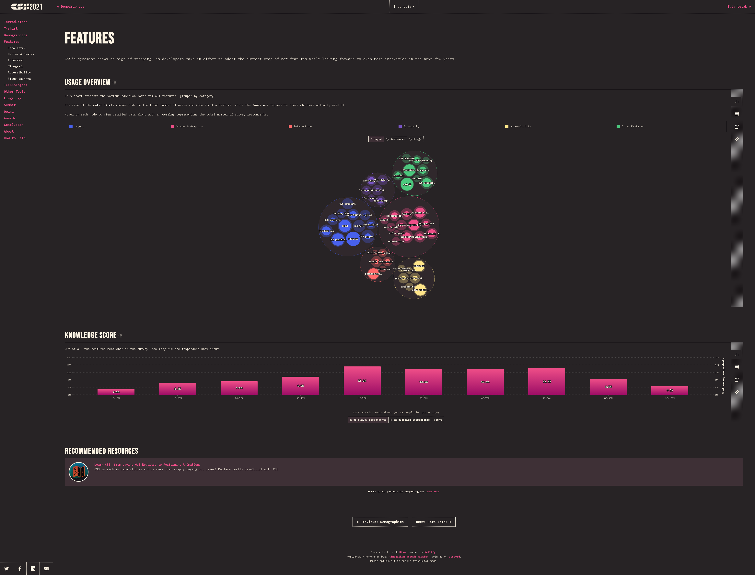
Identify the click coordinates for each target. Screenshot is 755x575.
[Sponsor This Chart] (115, 82)
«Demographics (380, 522)
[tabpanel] (404, 198)
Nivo (402, 552)
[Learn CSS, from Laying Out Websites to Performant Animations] (78, 472)
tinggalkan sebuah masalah (408, 556)
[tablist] (736, 122)
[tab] (736, 101)
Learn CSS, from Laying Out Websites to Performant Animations (147, 464)
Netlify (430, 552)
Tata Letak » (433, 522)
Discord (454, 556)
